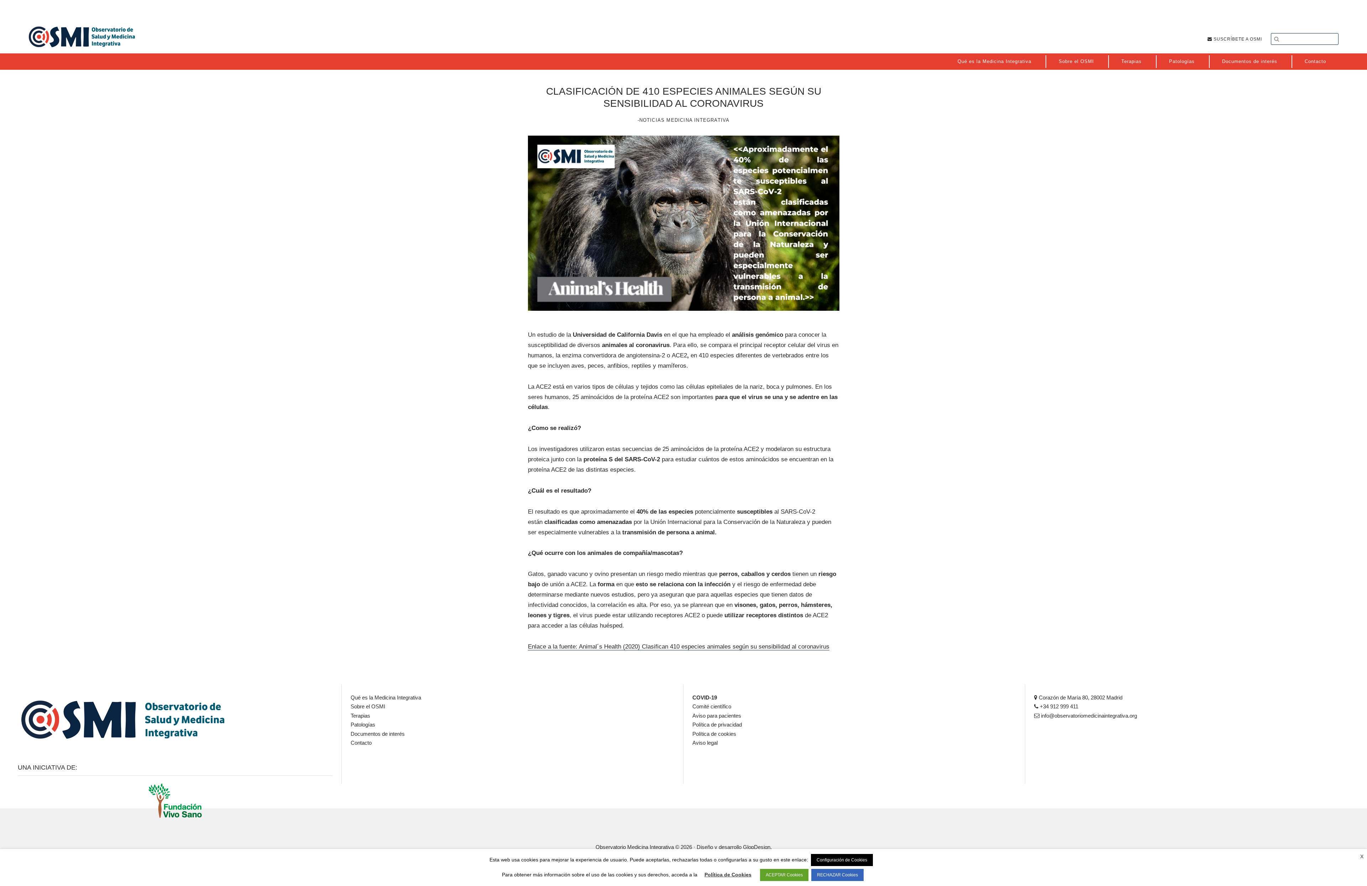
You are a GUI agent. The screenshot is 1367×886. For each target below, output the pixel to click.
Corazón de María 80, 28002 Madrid (1079, 697)
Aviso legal (705, 743)
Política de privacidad (717, 725)
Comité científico (711, 706)
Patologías (363, 725)
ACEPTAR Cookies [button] (784, 874)
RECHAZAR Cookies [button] (837, 874)
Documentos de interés (378, 734)
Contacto (361, 743)
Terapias (360, 716)
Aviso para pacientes (716, 716)
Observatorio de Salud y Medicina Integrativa (81, 36)
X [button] (1361, 856)
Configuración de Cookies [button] (842, 860)
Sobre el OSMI (368, 706)
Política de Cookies (728, 874)
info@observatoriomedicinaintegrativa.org (1088, 716)
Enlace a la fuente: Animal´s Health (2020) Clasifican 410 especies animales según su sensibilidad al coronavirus (678, 646)
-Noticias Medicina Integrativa (684, 120)
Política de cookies (714, 734)
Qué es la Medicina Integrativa (386, 697)
